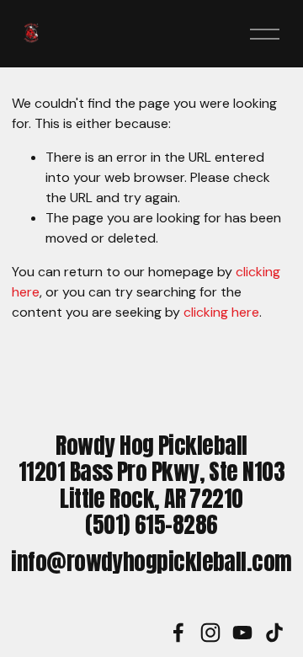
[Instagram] (210, 632)
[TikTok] (274, 632)
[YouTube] (242, 632)
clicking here (221, 312)
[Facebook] (178, 632)
